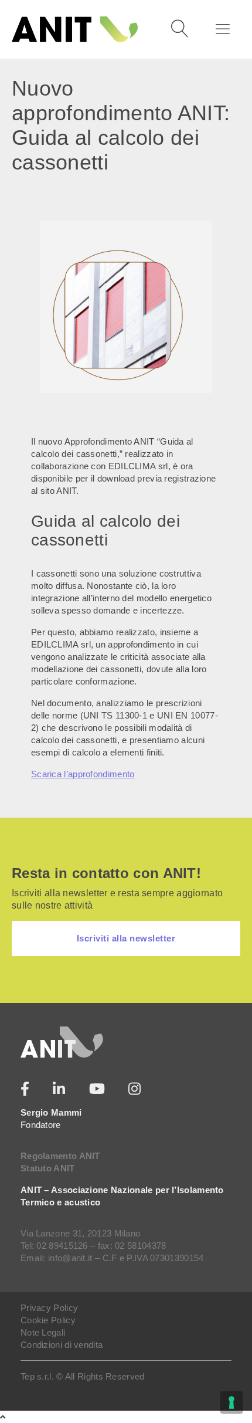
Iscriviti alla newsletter (126, 938)
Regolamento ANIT (60, 1156)
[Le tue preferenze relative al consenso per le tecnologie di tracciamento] (231, 1402)
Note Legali (43, 1332)
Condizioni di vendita (62, 1345)
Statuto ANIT (48, 1168)
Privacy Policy (49, 1308)
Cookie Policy (48, 1320)
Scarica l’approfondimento (83, 774)
